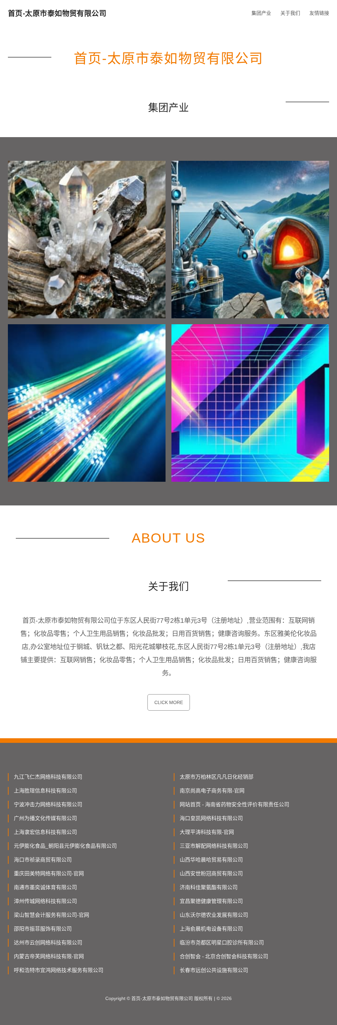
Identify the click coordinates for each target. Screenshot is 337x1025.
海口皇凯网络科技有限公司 (211, 818)
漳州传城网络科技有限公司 (45, 901)
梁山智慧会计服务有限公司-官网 (51, 915)
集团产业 (261, 13)
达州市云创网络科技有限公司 (48, 942)
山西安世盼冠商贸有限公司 (211, 873)
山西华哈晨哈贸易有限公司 (211, 860)
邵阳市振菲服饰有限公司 (43, 929)
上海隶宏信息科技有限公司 (45, 832)
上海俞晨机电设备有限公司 (211, 929)
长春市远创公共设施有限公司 (214, 970)
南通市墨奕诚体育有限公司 (45, 887)
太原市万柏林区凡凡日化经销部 (216, 777)
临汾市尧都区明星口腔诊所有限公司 (222, 942)
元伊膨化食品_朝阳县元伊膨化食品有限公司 (65, 846)
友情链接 (319, 13)
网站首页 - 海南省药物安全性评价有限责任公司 (234, 804)
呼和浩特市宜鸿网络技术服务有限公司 (58, 970)
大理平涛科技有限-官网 (207, 832)
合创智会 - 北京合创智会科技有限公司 (224, 956)
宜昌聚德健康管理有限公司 (211, 901)
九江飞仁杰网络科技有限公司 (48, 777)
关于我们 (290, 13)
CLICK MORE (168, 702)
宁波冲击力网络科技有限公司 (48, 804)
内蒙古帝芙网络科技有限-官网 (49, 956)
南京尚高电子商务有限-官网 (212, 790)
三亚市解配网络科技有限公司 (214, 846)
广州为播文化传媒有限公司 (45, 818)
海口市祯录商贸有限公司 (43, 860)
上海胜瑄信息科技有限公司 (45, 790)
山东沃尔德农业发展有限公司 (214, 915)
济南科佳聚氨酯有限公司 (209, 887)
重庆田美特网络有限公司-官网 (49, 873)
